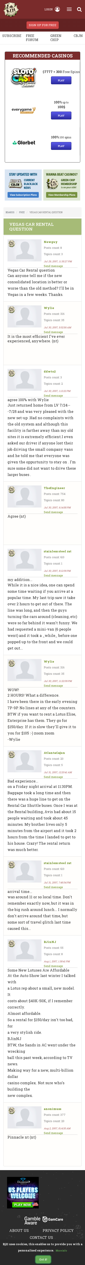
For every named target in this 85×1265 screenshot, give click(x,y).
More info (61, 1250)
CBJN (78, 36)
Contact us (41, 1237)
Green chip (55, 38)
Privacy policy (58, 1230)
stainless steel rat (57, 551)
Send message (53, 266)
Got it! (43, 1259)
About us (19, 1230)
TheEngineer (54, 488)
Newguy (51, 241)
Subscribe (11, 36)
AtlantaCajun (54, 752)
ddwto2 (50, 371)
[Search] (79, 9)
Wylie (49, 308)
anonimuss (52, 1108)
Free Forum (32, 38)
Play (61, 80)
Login (48, 9)
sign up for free (42, 25)
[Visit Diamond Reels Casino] (23, 1195)
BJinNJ (50, 941)
